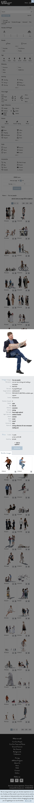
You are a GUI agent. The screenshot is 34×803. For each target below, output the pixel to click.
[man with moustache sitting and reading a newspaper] (24, 463)
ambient (14, 414)
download (17, 448)
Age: (10, 405)
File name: (8, 389)
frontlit (19, 414)
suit (18, 428)
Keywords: (8, 425)
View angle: (8, 412)
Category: (9, 380)
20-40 (14, 406)
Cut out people (16, 380)
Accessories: (8, 423)
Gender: (9, 403)
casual (14, 421)
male (13, 403)
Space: (9, 419)
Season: (9, 416)
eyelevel (21, 412)
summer (14, 417)
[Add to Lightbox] (15, 472)
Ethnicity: (9, 408)
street (13, 419)
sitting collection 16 (17, 425)
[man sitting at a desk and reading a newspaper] (9, 463)
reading (14, 428)
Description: (8, 382)
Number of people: (6, 401)
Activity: (9, 410)
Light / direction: (7, 414)
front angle (15, 412)
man (24, 425)
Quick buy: (8, 439)
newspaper (29, 425)
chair (13, 423)
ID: (10, 386)
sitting (14, 410)
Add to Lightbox (17, 443)
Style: (10, 421)
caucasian (15, 408)
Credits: (9, 435)
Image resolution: (7, 391)
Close (28, 801)
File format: (8, 393)
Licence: (9, 397)
